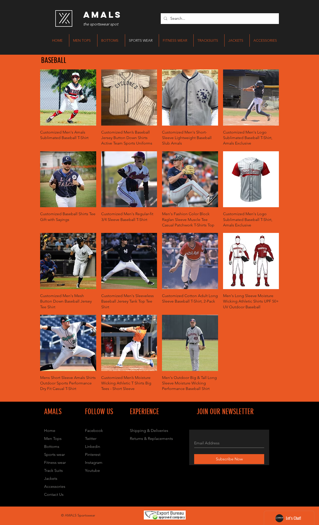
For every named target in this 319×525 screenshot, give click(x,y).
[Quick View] (68, 97)
